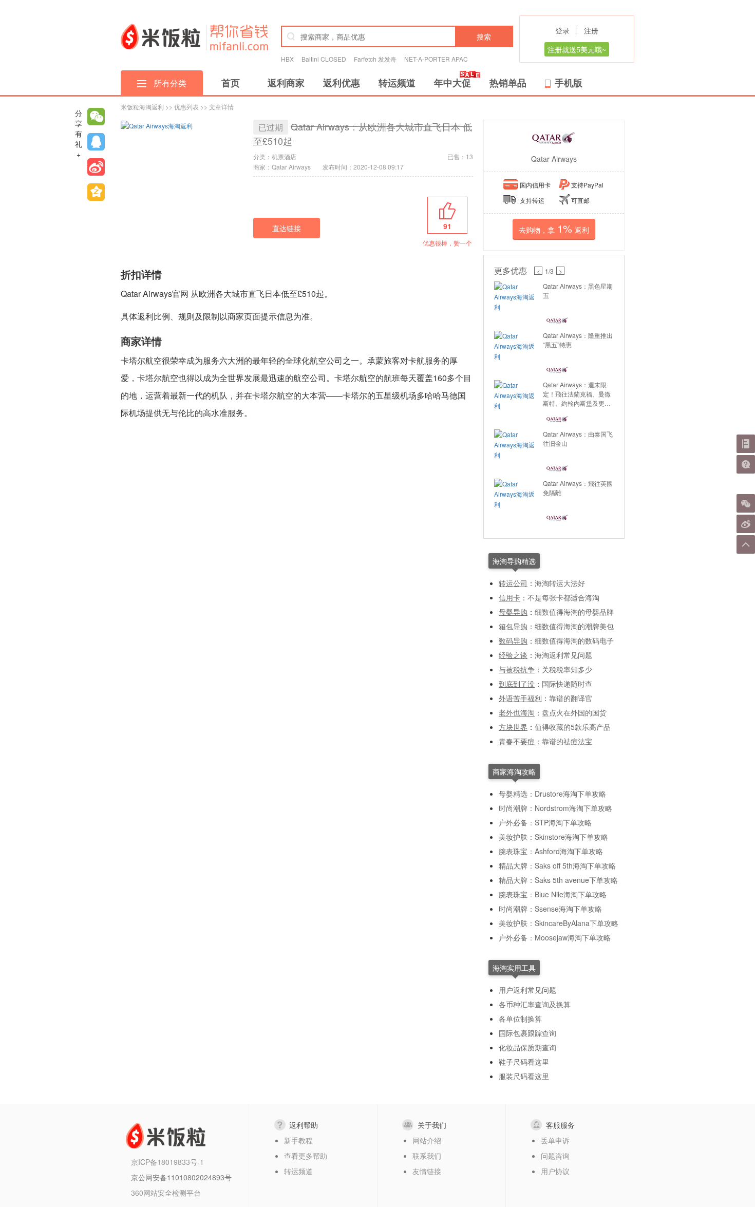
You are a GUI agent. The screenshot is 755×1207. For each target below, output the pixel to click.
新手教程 (298, 1140)
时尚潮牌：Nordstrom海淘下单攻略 (555, 808)
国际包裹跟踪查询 (527, 1033)
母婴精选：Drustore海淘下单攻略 (552, 793)
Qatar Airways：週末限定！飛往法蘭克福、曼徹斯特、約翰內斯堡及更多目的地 (577, 394)
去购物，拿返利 (554, 228)
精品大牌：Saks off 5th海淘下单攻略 (557, 865)
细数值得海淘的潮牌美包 (574, 626)
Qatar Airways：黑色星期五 (578, 290)
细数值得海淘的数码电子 (574, 640)
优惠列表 (186, 106)
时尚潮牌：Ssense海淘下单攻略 (550, 908)
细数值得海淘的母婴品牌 (574, 612)
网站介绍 (426, 1140)
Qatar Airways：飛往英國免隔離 (578, 488)
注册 (591, 30)
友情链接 (426, 1171)
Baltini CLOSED (323, 58)
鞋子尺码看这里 (524, 1062)
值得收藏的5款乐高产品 (573, 727)
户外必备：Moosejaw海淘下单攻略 (555, 937)
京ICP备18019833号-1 (167, 1162)
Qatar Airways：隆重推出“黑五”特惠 (578, 340)
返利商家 (286, 82)
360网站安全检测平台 (166, 1192)
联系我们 (426, 1156)
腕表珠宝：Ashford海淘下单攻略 (551, 851)
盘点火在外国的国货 (574, 712)
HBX (287, 58)
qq (96, 141)
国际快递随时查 (567, 683)
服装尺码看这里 (524, 1076)
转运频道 (397, 82)
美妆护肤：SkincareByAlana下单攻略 (558, 923)
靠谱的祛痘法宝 (567, 741)
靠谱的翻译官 (570, 698)
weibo (96, 167)
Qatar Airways (554, 159)
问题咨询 (555, 1156)
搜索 (484, 36)
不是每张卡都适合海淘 (563, 597)
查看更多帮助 (305, 1156)
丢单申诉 (555, 1140)
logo (160, 36)
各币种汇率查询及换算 (535, 1004)
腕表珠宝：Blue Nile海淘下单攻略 (553, 894)
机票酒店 (284, 156)
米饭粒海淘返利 (142, 106)
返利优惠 (341, 82)
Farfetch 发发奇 (375, 58)
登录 (562, 30)
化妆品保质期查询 (527, 1047)
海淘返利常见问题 (563, 655)
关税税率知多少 (567, 669)
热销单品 (507, 82)
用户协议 (555, 1171)
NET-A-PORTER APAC (436, 58)
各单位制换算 (520, 1018)
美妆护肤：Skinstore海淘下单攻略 (553, 837)
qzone (96, 192)
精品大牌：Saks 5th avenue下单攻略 (558, 880)
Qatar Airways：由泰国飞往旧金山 (578, 438)
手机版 (568, 82)
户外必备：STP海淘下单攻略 (545, 822)
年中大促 (452, 82)
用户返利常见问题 (527, 990)
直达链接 (286, 228)
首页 (230, 82)
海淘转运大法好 (560, 583)
